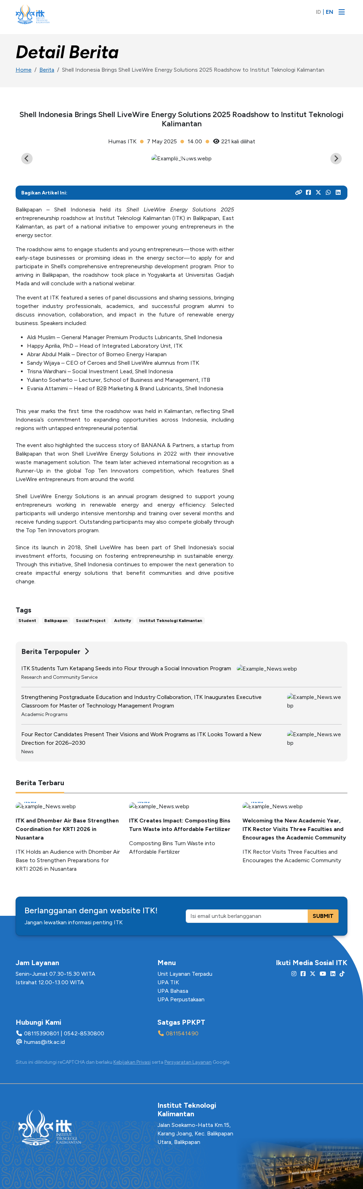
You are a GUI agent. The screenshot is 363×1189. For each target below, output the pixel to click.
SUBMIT (323, 916)
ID (318, 12)
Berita (46, 69)
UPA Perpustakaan (181, 999)
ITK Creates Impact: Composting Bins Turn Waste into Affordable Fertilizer (179, 824)
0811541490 (182, 1033)
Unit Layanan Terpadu (184, 973)
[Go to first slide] (336, 158)
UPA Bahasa (172, 990)
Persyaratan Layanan (188, 1062)
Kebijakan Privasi (132, 1062)
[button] (340, 32)
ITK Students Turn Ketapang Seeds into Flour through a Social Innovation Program (126, 668)
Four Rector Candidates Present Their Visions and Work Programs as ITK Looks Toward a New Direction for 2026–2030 (141, 738)
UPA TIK (168, 982)
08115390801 (41, 1033)
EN (329, 12)
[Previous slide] (27, 158)
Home (24, 69)
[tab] (176, 157)
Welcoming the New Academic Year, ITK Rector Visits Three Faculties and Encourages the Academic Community (294, 829)
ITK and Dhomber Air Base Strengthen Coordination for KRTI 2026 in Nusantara (67, 829)
